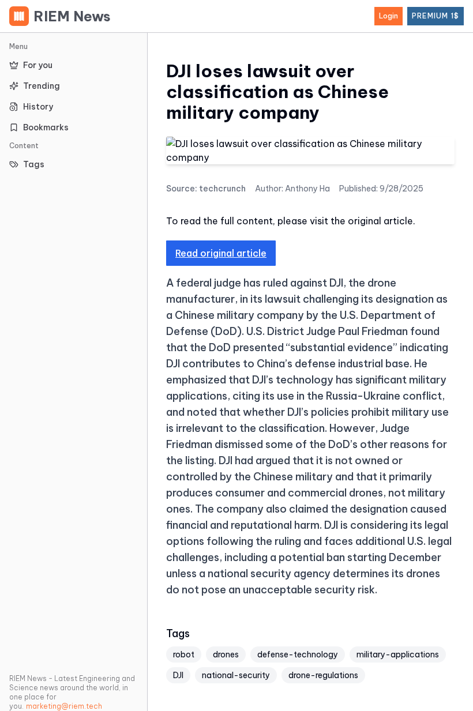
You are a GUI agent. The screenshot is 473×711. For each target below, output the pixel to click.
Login (388, 16)
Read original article (220, 253)
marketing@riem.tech (64, 706)
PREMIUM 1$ (435, 16)
